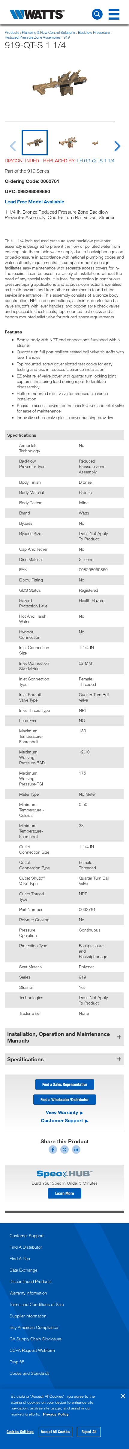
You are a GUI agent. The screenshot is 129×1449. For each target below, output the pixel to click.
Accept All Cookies (55, 1431)
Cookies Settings (20, 1431)
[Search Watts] (97, 14)
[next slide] (112, 142)
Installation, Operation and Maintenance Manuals (58, 1037)
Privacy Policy (56, 1414)
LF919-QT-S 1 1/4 (96, 160)
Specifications (25, 1059)
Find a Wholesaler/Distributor (64, 1099)
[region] (64, 1419)
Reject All (89, 1431)
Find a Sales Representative (64, 1084)
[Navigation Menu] (114, 14)
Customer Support (62, 1120)
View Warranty (62, 1112)
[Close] (123, 1396)
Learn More (64, 1193)
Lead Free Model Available (34, 201)
